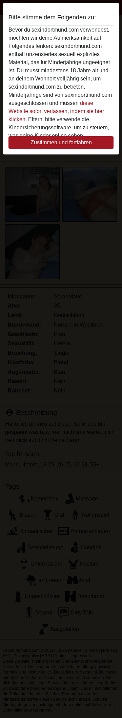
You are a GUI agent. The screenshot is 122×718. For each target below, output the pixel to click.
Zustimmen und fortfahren (61, 142)
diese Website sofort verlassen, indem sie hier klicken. (56, 111)
